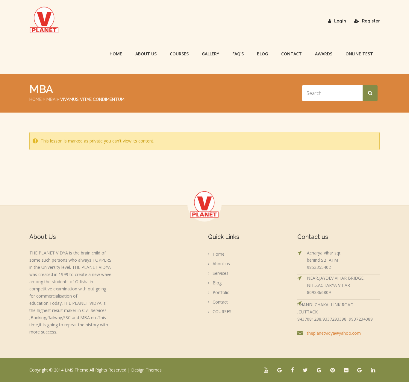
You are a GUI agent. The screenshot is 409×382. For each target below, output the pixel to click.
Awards (323, 54)
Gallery (210, 54)
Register (371, 21)
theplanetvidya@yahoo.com (334, 333)
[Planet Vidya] (44, 20)
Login (340, 21)
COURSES (179, 54)
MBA (50, 99)
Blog (262, 54)
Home (116, 54)
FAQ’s (238, 54)
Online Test (359, 54)
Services (220, 273)
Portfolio (221, 292)
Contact (291, 54)
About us (146, 54)
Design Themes (146, 370)
